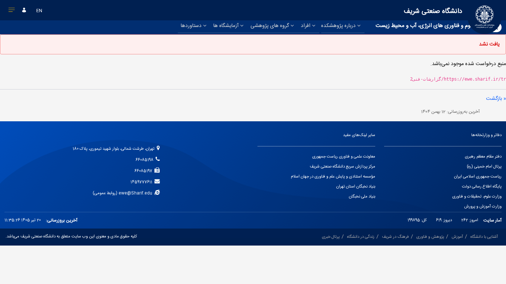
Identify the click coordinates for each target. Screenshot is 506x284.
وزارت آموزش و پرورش (483, 206)
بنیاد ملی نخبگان (362, 196)
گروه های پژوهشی (270, 25)
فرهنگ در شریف (395, 237)
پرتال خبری (331, 237)
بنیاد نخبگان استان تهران (355, 186)
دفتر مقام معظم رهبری (483, 156)
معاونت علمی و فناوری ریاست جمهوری (343, 156)
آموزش (457, 237)
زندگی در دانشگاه (360, 237)
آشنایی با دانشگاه (484, 237)
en (39, 10)
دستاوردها (192, 25)
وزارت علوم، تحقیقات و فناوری (477, 196)
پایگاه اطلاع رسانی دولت (482, 186)
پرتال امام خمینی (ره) (484, 166)
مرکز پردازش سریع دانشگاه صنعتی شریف (342, 166)
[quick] (11, 11)
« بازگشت (496, 98)
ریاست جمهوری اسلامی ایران (478, 176)
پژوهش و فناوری (430, 237)
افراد (306, 25)
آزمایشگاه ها (226, 25)
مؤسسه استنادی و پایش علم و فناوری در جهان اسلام (333, 176)
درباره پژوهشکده (339, 25)
